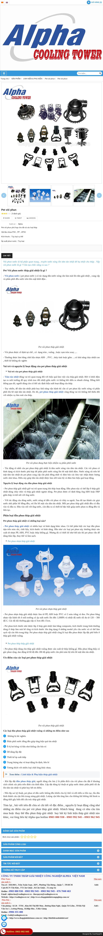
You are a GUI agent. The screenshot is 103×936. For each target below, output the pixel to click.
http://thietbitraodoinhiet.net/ (56, 918)
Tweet (19, 218)
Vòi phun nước (12, 276)
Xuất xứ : (12, 224)
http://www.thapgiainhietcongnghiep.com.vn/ (50, 897)
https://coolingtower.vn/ (19, 897)
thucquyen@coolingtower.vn (45, 894)
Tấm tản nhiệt (12, 377)
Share (7, 218)
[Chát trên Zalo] (4, 924)
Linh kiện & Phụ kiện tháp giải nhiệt (40, 774)
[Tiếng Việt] (2, 2)
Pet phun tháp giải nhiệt (17, 526)
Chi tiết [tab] (7, 256)
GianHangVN (97, 934)
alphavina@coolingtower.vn (20, 894)
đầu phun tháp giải (25, 781)
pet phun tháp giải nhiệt (52, 392)
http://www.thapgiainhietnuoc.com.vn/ (26, 918)
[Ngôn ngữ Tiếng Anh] (7, 2)
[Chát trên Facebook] (4, 918)
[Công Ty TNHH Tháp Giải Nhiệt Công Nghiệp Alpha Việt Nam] (51, 70)
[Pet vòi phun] (51, 133)
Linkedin (32, 218)
